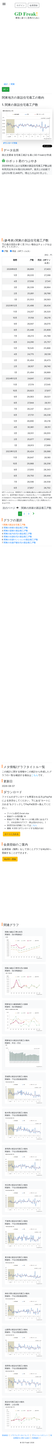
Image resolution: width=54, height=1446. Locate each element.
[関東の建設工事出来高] (24, 947)
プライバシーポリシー (40, 1435)
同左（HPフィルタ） (22, 251)
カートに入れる (12, 834)
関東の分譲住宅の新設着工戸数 (18, 536)
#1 (5, 89)
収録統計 (5, 1435)
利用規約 (35, 1438)
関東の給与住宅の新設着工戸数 (18, 533)
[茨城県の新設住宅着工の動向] (24, 1092)
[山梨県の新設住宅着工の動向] (24, 1345)
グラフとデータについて (20, 1435)
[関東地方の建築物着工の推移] (24, 1019)
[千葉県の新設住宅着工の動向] (24, 1236)
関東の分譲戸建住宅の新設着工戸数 (20, 542)
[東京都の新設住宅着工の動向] (24, 1272)
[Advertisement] (27, 48)
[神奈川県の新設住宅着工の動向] (24, 1309)
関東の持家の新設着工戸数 (16, 527)
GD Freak (26, 13)
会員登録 (34, 5)
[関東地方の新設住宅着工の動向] (24, 1056)
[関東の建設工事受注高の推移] (24, 983)
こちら (34, 775)
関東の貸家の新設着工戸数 (16, 530)
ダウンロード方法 (10, 143)
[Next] (33, 513)
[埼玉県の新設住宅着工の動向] (24, 1200)
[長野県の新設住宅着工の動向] (24, 1381)
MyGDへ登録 (10, 859)
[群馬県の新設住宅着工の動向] (24, 1164)
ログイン (21, 5)
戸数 (6, 251)
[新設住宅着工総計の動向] (24, 1417)
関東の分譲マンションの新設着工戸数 (21, 539)
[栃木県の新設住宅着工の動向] (24, 1128)
